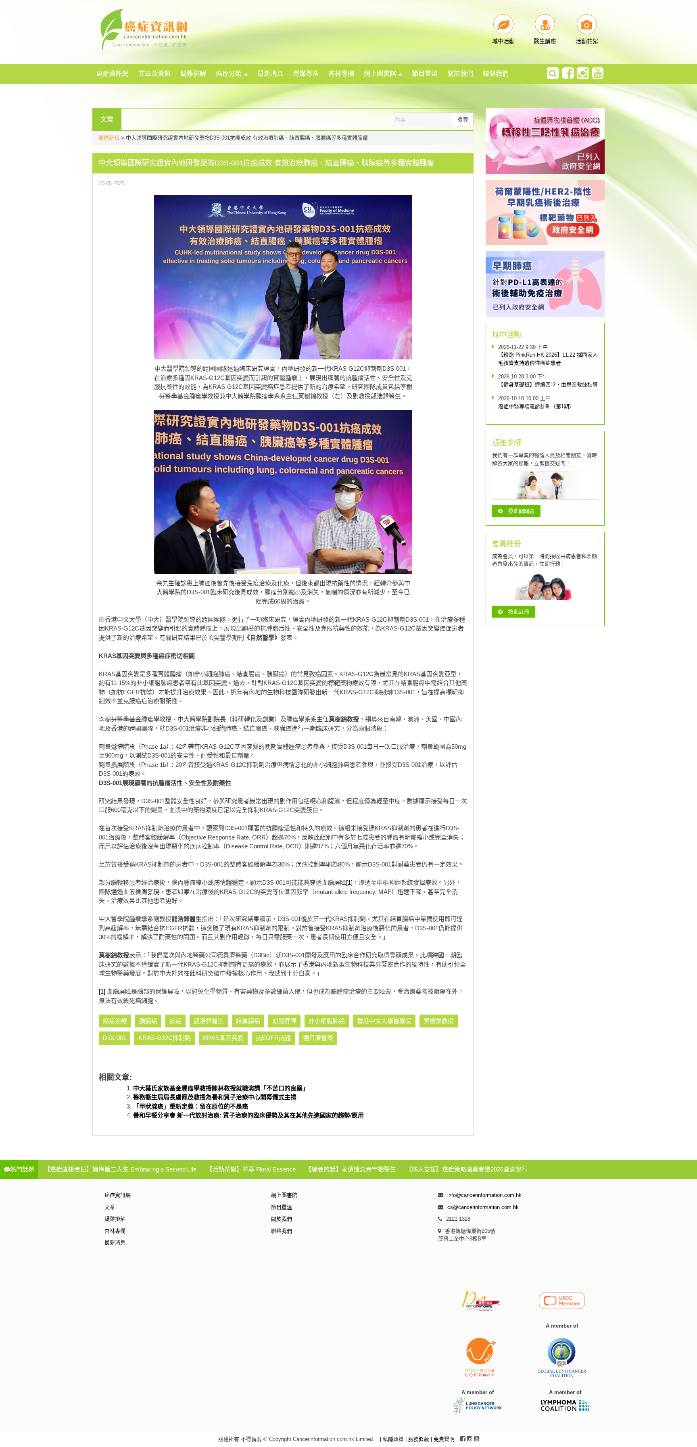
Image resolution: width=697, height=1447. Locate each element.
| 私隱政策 (392, 1439)
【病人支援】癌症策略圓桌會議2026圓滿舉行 (467, 1169)
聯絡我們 (496, 73)
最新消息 (270, 73)
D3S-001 (114, 1037)
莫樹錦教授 (439, 1020)
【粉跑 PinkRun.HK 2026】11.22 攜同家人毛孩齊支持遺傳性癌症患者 (548, 359)
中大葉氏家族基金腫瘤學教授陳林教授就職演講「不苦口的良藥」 (221, 1088)
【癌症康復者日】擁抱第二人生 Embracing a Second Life (120, 1169)
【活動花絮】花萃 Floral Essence (251, 1169)
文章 (109, 1207)
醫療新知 (108, 138)
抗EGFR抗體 (273, 1037)
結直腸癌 (248, 1020)
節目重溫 (425, 73)
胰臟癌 (148, 1020)
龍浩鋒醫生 (209, 1020)
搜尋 (462, 119)
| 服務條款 (418, 1439)
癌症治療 (115, 1020)
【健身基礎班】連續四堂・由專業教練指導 (548, 385)
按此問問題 (521, 511)
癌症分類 (229, 73)
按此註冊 (518, 612)
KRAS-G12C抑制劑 (164, 1037)
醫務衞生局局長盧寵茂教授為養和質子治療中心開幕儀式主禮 (214, 1097)
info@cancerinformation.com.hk (484, 1195)
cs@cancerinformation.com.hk (483, 1207)
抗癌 (175, 1020)
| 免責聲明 (443, 1439)
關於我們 (460, 73)
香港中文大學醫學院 (384, 1020)
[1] (349, 882)
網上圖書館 (380, 73)
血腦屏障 (284, 1020)
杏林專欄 (341, 73)
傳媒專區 (306, 73)
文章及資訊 (154, 73)
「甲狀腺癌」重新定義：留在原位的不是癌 (190, 1106)
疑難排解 (193, 73)
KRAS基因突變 (223, 1037)
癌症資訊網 (112, 73)
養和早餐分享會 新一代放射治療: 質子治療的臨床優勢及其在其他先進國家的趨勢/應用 (248, 1115)
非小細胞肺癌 (327, 1020)
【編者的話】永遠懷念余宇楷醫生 (350, 1169)
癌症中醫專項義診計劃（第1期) (534, 406)
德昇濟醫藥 (318, 1037)
